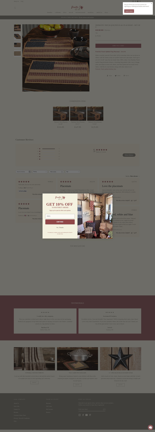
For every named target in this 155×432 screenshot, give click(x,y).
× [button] (151, 3)
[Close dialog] (110, 195)
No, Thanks (60, 227)
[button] (150, 427)
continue (60, 222)
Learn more (129, 11)
